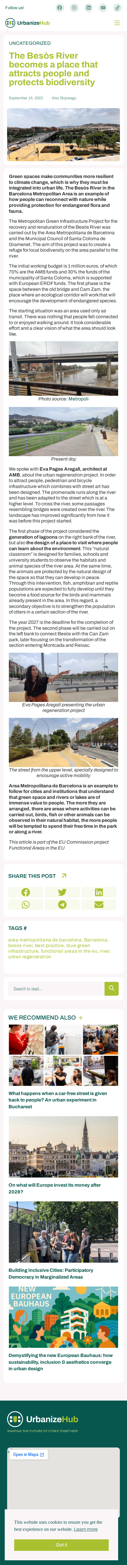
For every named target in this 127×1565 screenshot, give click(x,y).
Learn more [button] (86, 1529)
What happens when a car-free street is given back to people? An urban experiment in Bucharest (58, 1100)
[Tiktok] (117, 8)
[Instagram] (74, 8)
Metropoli (79, 398)
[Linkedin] (88, 8)
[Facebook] (60, 8)
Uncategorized (30, 43)
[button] (117, 23)
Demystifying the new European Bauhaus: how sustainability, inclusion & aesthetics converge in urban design (61, 1362)
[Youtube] (103, 8)
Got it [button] (61, 1544)
